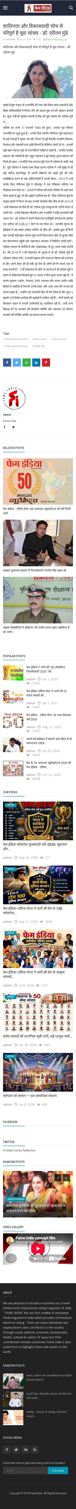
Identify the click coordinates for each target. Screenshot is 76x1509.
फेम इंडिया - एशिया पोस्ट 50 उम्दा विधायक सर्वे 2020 (48, 717)
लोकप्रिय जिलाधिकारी (16, 1199)
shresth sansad (40, 339)
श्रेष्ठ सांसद (10, 39)
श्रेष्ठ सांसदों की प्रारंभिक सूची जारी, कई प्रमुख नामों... (37, 1036)
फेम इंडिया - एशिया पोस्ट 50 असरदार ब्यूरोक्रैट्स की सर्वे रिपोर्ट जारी (37, 511)
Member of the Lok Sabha (16, 339)
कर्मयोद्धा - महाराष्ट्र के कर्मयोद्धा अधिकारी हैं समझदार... (46, 1414)
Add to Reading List (56, 39)
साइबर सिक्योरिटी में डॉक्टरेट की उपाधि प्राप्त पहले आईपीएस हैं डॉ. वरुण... (36, 630)
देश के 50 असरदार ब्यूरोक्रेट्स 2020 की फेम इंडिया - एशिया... (48, 765)
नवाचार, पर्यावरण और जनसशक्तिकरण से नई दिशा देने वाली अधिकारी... (49, 1377)
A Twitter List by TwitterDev (19, 1150)
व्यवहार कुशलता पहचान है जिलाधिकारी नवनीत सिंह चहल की (34, 570)
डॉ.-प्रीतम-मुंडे (38, 346)
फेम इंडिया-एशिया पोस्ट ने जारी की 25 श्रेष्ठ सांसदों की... (46, 693)
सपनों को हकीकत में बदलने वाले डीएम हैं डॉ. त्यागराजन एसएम (49, 741)
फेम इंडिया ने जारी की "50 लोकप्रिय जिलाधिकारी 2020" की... (45, 669)
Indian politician (59, 339)
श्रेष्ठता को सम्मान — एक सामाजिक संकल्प (30, 1096)
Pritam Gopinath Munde (16, 346)
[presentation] (58, 1177)
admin (7, 415)
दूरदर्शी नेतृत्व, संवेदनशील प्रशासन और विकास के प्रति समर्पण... (49, 1396)
